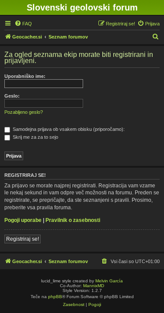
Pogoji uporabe (23, 220)
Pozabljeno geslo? (23, 112)
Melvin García (109, 280)
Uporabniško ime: (24, 76)
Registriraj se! (22, 239)
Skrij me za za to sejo (34, 137)
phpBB (55, 296)
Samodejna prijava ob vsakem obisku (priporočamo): (68, 129)
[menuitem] (23, 23)
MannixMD (93, 285)
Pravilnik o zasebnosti (72, 220)
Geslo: (12, 95)
